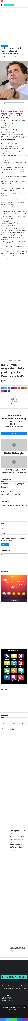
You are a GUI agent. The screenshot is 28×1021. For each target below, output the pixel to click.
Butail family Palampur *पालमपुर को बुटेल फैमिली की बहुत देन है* (18, 831)
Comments (22, 723)
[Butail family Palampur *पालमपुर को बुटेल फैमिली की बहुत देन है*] (5, 832)
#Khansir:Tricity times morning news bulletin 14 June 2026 (21, 493)
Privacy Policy (19, 1011)
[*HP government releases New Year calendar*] (5, 778)
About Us (8, 1011)
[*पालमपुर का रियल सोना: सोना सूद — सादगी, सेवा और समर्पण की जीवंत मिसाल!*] (5, 949)
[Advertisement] (14, 26)
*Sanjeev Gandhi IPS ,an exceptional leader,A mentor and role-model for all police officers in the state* (18, 847)
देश (6, 43)
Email (2, 528)
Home (3, 43)
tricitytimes (5, 56)
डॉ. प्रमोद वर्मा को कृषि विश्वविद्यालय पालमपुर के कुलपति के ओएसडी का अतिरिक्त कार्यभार (6, 485)
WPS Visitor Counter (9, 1000)
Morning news (10, 43)
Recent (13, 723)
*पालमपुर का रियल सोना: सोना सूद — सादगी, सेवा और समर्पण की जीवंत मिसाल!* (18, 949)
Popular (4, 723)
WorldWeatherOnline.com (14, 600)
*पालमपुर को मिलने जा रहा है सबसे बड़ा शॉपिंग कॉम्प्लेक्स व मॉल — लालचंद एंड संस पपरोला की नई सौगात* (17, 839)
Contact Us (13, 1011)
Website (3, 533)
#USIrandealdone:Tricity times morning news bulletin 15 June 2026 (7, 493)
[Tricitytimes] (8, 5)
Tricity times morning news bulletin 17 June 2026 (20, 485)
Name (2, 523)
